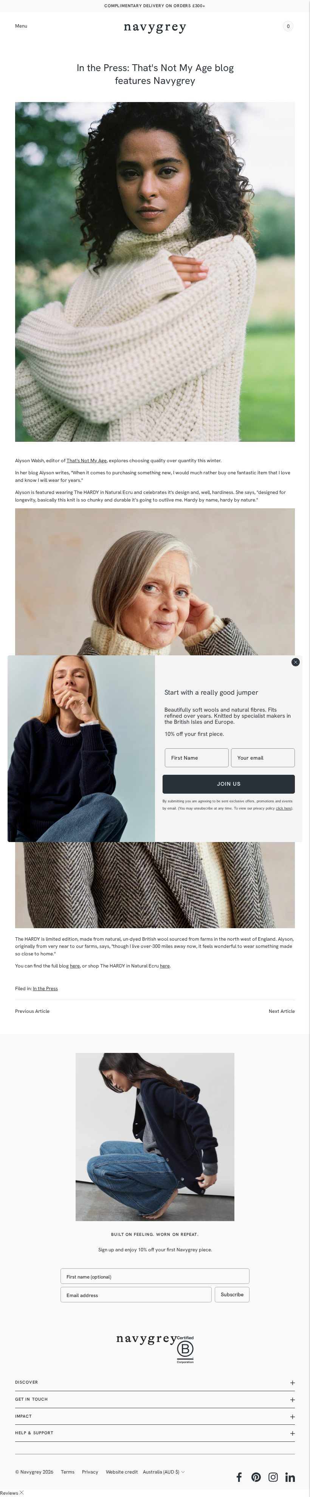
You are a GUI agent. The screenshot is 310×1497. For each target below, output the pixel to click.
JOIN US (229, 784)
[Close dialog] (295, 662)
